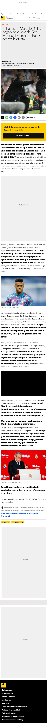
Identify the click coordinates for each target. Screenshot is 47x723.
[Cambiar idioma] (39, 18)
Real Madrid (6, 522)
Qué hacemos (7, 693)
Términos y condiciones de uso (14, 706)
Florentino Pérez (18, 522)
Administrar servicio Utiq (12, 720)
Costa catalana (34, 14)
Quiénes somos (8, 690)
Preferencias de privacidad (13, 716)
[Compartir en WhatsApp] (6, 117)
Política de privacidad (11, 710)
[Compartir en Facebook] (15, 117)
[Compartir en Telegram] (10, 117)
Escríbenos (6, 700)
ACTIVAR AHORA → (23, 135)
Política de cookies (9, 713)
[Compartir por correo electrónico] (19, 117)
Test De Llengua (22, 14)
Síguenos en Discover (8, 14)
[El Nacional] (3, 18)
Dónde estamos (8, 697)
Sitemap (5, 703)
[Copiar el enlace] (23, 117)
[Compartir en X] (2, 117)
